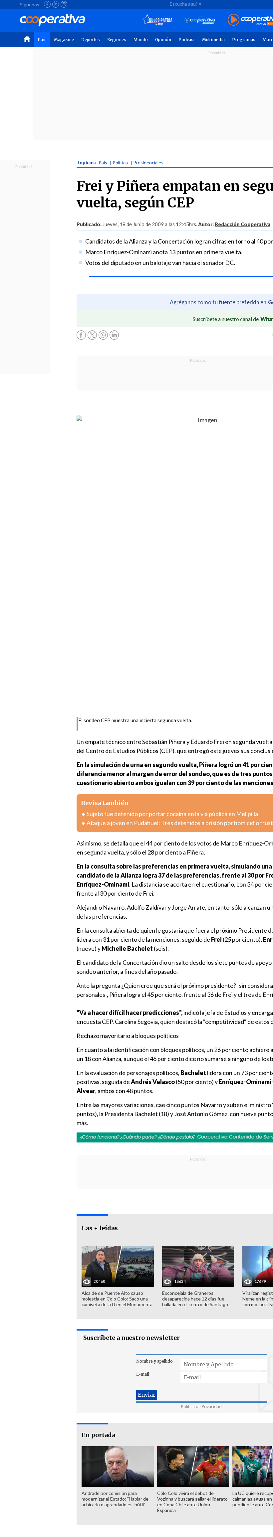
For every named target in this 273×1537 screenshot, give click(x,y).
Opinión (163, 39)
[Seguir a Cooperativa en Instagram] (64, 4)
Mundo (141, 39)
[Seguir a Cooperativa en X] (55, 4)
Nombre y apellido (154, 1361)
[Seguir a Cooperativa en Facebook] (47, 4)
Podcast (186, 39)
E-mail (142, 1374)
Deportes (90, 39)
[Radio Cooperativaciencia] (200, 20)
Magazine (64, 39)
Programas (243, 39)
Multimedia (213, 39)
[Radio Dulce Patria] (157, 20)
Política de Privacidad (201, 1406)
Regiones (116, 39)
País (42, 39)
